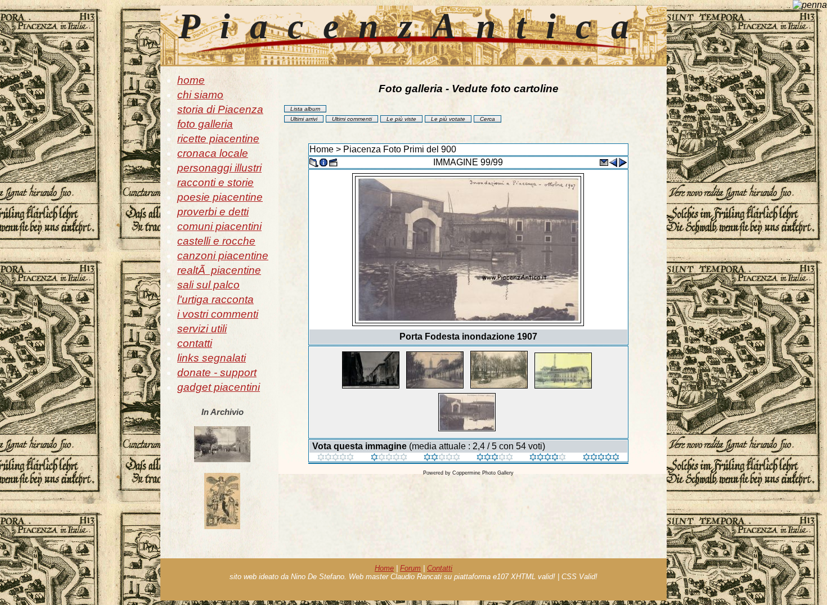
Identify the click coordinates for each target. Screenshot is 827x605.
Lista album (305, 109)
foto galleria (205, 124)
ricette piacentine (218, 139)
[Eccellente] (547, 458)
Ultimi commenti (352, 119)
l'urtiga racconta (215, 299)
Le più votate (448, 119)
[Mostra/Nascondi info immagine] (323, 161)
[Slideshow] (333, 161)
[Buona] (495, 458)
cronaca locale (212, 153)
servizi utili (202, 329)
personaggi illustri (219, 168)
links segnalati (211, 358)
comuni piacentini (219, 226)
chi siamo (200, 95)
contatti (194, 343)
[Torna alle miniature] (313, 161)
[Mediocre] (389, 458)
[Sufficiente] (442, 458)
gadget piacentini (218, 387)
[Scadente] (335, 458)
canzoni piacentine (222, 255)
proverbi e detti (213, 212)
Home (321, 149)
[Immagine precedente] (613, 161)
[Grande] (601, 458)
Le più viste (401, 119)
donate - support (217, 372)
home (191, 80)
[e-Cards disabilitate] (603, 161)
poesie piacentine (220, 197)
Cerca (487, 119)
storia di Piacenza (220, 109)
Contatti (439, 568)
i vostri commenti (217, 314)
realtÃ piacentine (219, 270)
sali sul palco (208, 285)
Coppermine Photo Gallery (483, 473)
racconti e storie (215, 182)
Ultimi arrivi (303, 119)
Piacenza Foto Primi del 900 (399, 149)
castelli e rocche (216, 241)
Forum (410, 568)
